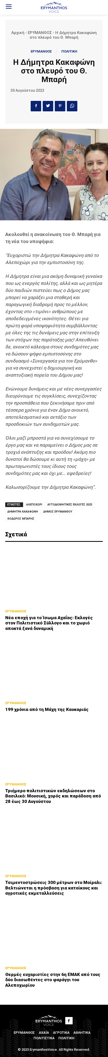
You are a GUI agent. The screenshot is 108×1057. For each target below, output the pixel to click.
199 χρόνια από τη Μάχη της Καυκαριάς (47, 709)
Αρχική (17, 32)
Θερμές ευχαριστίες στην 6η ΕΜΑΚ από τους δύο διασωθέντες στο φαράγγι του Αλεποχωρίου (52, 980)
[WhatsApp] (72, 106)
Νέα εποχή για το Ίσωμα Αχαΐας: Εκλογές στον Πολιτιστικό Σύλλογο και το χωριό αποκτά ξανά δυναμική (49, 623)
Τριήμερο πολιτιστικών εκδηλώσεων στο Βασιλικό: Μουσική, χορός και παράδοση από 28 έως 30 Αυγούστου (53, 796)
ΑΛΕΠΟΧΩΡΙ (34, 504)
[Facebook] (36, 106)
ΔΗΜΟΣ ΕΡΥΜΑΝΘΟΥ (57, 511)
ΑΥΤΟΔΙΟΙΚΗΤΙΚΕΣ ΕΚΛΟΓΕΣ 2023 (69, 504)
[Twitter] (48, 106)
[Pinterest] (60, 106)
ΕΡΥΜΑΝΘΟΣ (40, 32)
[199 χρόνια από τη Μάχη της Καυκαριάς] (54, 668)
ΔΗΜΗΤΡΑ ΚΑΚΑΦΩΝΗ (22, 511)
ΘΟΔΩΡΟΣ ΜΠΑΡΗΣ (20, 518)
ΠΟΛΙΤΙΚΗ (69, 51)
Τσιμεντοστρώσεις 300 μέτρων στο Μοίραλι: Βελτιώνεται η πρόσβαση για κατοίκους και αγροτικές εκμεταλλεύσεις (53, 888)
